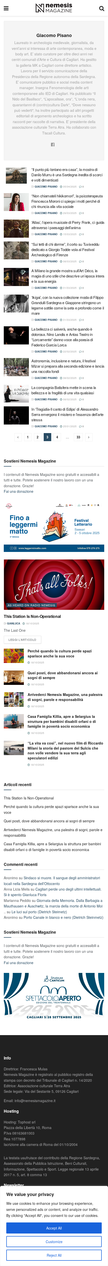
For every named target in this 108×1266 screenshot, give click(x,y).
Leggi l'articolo (22, 640)
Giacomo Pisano (46, 186)
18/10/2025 (32, 623)
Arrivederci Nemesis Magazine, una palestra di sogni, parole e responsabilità (65, 697)
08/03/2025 (69, 261)
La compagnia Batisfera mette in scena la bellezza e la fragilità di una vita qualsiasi (63, 390)
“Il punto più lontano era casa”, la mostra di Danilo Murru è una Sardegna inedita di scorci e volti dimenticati (66, 175)
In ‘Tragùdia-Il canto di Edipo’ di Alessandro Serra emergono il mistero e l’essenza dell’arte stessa (67, 414)
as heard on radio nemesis (31, 605)
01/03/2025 (69, 288)
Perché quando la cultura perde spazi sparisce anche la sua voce (60, 653)
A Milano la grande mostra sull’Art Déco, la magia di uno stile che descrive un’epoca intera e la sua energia (67, 276)
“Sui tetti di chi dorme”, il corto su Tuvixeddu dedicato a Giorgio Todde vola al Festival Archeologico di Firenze (65, 249)
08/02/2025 (69, 378)
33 (78, 437)
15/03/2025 (69, 234)
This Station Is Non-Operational (32, 616)
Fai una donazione (18, 491)
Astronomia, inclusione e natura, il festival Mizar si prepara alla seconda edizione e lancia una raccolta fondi (67, 366)
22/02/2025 (69, 351)
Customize (54, 1241)
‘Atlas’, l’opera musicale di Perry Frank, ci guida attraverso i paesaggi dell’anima (67, 225)
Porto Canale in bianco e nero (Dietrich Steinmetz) (63, 917)
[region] (54, 1226)
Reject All (54, 1255)
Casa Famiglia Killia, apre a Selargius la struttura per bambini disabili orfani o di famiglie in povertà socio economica (62, 721)
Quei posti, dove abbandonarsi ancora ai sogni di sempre (63, 675)
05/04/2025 (69, 186)
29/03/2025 (69, 213)
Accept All (54, 1227)
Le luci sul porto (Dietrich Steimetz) (39, 911)
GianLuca (13, 623)
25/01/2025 (69, 426)
